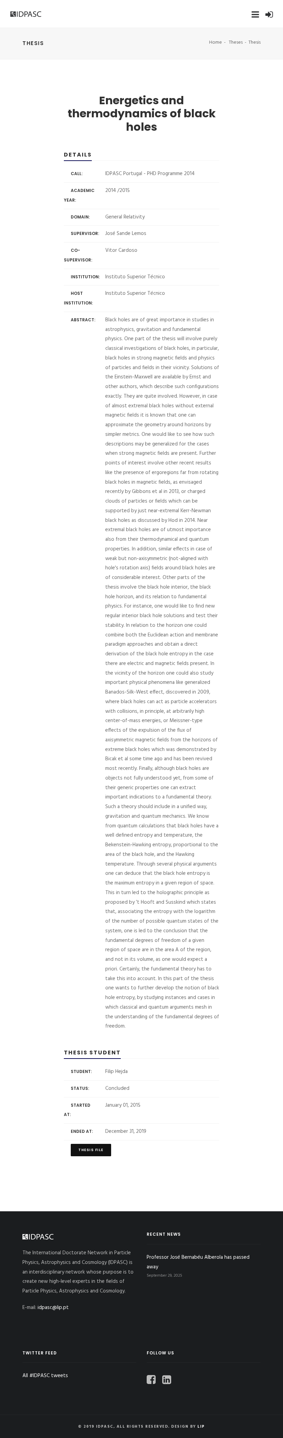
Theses (236, 42)
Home (215, 42)
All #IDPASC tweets (45, 1376)
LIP (201, 1427)
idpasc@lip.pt (53, 1307)
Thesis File (91, 1149)
